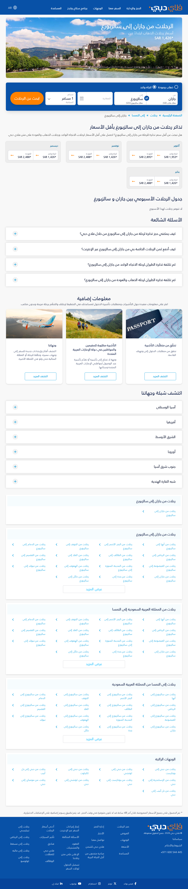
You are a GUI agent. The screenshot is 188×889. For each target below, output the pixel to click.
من (174, 95)
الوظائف (49, 861)
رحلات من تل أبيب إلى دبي (164, 793)
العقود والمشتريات (73, 846)
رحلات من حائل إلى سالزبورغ (78, 579)
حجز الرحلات (123, 826)
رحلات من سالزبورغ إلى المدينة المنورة (119, 718)
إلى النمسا (138, 115)
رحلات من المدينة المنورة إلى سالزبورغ (118, 568)
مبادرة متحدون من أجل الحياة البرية (94, 855)
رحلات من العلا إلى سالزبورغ (78, 557)
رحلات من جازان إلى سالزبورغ (165, 513)
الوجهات (98, 8)
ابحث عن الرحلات (27, 98)
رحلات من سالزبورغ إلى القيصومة (163, 718)
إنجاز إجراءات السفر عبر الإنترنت (69, 828)
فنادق (51, 844)
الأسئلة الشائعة (70, 837)
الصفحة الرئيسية (172, 115)
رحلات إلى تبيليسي (23, 828)
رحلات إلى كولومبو (23, 859)
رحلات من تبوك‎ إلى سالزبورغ (34, 568)
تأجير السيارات (47, 837)
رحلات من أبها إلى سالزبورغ (166, 546)
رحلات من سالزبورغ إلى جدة (119, 729)
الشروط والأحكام (173, 845)
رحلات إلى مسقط (19, 844)
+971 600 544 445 (171, 852)
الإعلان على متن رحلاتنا (70, 856)
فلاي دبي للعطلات (49, 852)
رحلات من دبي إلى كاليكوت (78, 771)
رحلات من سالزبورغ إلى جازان (163, 729)
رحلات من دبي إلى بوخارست (165, 771)
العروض (124, 833)
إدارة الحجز (99, 826)
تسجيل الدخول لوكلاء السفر (71, 866)
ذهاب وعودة (165, 87)
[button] (94, 233)
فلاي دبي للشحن (95, 847)
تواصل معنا (97, 840)
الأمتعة (125, 847)
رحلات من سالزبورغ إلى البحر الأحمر (119, 696)
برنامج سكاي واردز (77, 8)
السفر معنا (115, 8)
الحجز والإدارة (134, 8)
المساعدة (56, 8)
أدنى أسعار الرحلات (48, 828)
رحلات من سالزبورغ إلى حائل (76, 729)
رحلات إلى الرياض (19, 837)
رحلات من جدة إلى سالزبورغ (122, 579)
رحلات (153, 115)
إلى (141, 95)
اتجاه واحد (145, 87)
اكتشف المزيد (160, 376)
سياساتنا (177, 839)
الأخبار (101, 833)
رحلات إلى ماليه (20, 851)
